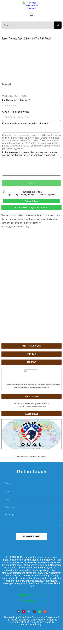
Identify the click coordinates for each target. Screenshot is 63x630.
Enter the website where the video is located (25, 123)
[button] (31, 14)
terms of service (31, 601)
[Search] (58, 25)
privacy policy (31, 595)
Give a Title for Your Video (15, 112)
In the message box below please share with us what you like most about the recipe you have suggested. (29, 153)
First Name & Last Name (15, 100)
